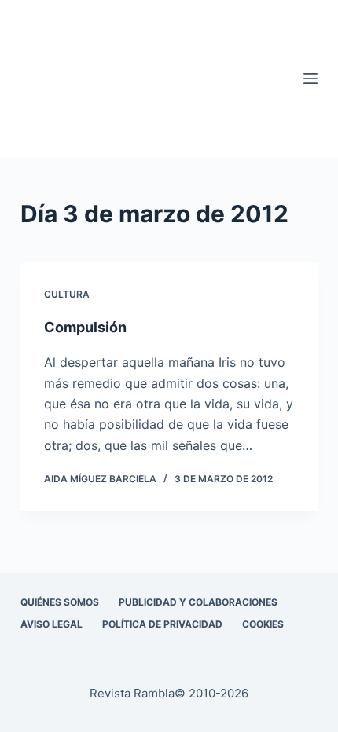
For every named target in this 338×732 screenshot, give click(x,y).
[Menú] (310, 78)
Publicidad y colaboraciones (198, 602)
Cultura (67, 294)
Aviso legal (51, 624)
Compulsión (85, 327)
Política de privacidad (162, 624)
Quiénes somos (59, 602)
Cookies (263, 624)
